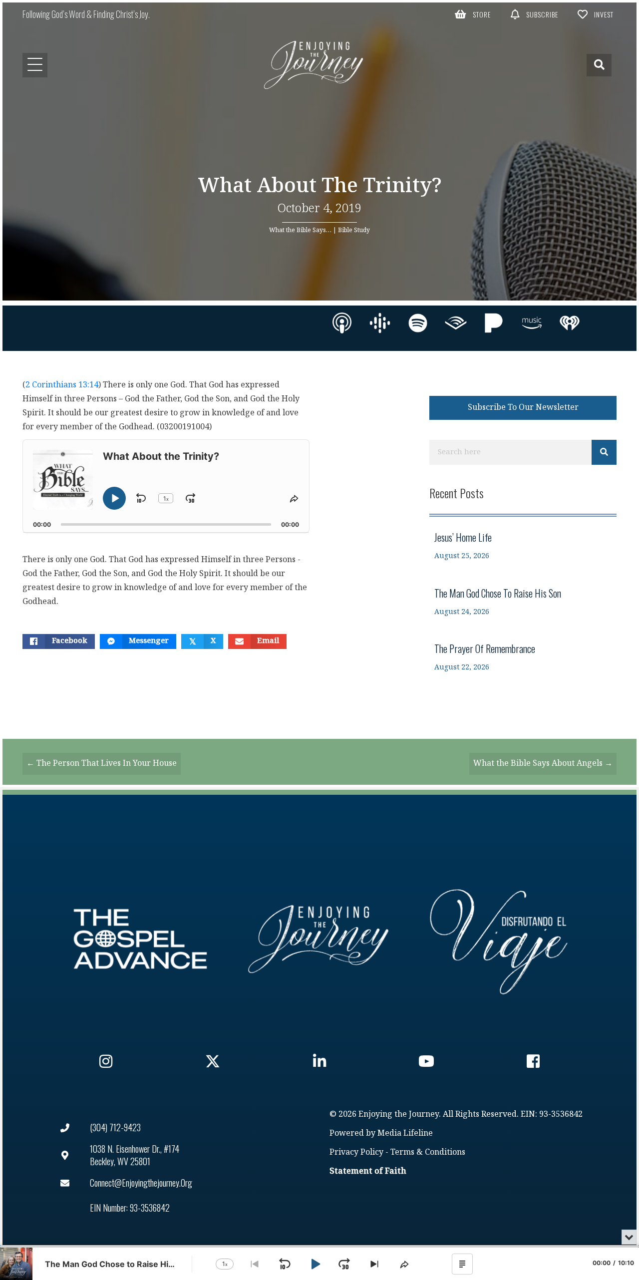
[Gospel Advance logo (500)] (140, 939)
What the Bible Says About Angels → (543, 763)
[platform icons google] (379, 323)
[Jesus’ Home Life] (523, 546)
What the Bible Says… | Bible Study (319, 230)
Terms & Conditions (427, 1152)
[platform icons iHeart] (569, 323)
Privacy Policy (356, 1152)
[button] (473, 13)
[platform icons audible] (455, 323)
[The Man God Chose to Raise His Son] (523, 602)
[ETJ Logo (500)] (319, 939)
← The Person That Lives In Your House (101, 763)
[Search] (604, 452)
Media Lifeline (405, 1133)
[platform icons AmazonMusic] (531, 323)
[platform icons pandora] (493, 323)
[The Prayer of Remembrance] (523, 657)
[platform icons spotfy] (417, 323)
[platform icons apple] (341, 323)
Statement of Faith (367, 1171)
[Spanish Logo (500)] (499, 939)
